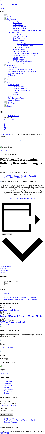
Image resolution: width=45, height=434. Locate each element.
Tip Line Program (14, 21)
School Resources (18, 87)
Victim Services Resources (21, 90)
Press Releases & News (16, 98)
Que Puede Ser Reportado (21, 28)
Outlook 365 (4, 270)
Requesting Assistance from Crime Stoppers (27, 30)
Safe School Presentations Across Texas (30, 44)
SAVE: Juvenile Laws (9, 310)
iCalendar (3, 268)
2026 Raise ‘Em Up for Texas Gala (20, 69)
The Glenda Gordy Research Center (24, 55)
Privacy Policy (9, 418)
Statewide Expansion (19, 42)
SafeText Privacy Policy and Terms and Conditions (21, 420)
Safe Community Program (21, 51)
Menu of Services (18, 34)
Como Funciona (18, 25)
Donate (6, 393)
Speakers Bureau (14, 100)
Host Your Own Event (15, 73)
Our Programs (9, 381)
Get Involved (8, 385)
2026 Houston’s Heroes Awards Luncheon (22, 71)
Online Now (4, 373)
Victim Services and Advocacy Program (26, 53)
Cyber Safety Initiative (20, 38)
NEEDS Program (18, 40)
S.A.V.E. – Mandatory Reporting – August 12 (20, 176)
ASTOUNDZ (4, 433)
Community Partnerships (16, 63)
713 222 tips (10, 119)
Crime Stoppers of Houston (9, 1)
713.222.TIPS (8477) (7, 348)
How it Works (17, 23)
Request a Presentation (20, 36)
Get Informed (8, 389)
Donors (10, 77)
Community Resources (20, 88)
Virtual (6, 294)
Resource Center (13, 85)
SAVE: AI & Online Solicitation (13, 322)
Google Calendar (5, 266)
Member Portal (9, 383)
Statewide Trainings (23, 47)
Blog (10, 96)
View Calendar (5, 324)
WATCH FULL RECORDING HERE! (22, 198)
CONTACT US (13, 116)
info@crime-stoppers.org (10, 405)
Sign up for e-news (6, 414)
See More (16, 94)
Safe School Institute (15, 32)
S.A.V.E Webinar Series (25, 46)
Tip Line (15, 92)
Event (8, 134)
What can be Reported (20, 27)
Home (2, 134)
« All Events (4, 150)
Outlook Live (4, 272)
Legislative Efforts (19, 57)
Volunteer (11, 75)
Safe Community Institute (16, 49)
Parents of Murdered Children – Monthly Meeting (21, 178)
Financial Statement (10, 422)
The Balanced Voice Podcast (22, 61)
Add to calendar (7, 234)
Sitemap (7, 424)
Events (6, 387)
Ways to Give (12, 67)
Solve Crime (8, 391)
